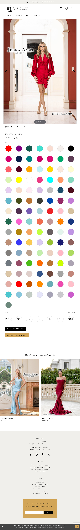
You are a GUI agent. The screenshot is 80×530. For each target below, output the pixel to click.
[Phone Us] (27, 2)
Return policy (40, 486)
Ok (77, 527)
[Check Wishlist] (66, 8)
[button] (61, 8)
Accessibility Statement (40, 493)
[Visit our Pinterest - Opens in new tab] (42, 454)
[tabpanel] (40, 71)
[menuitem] (61, 8)
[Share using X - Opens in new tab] (24, 127)
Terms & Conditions (40, 489)
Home (9, 16)
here (62, 528)
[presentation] (19, 387)
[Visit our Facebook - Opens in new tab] (30, 454)
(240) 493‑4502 (40, 441)
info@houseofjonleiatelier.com (40, 444)
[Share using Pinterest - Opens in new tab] (18, 127)
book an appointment (17, 335)
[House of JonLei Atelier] (18, 8)
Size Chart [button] (71, 313)
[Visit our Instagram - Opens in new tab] (37, 454)
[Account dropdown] (72, 8)
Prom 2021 (36, 16)
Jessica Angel (22, 16)
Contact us (40, 482)
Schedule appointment (40, 484)
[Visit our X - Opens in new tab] (49, 454)
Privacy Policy (40, 491)
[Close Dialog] (3, 527)
